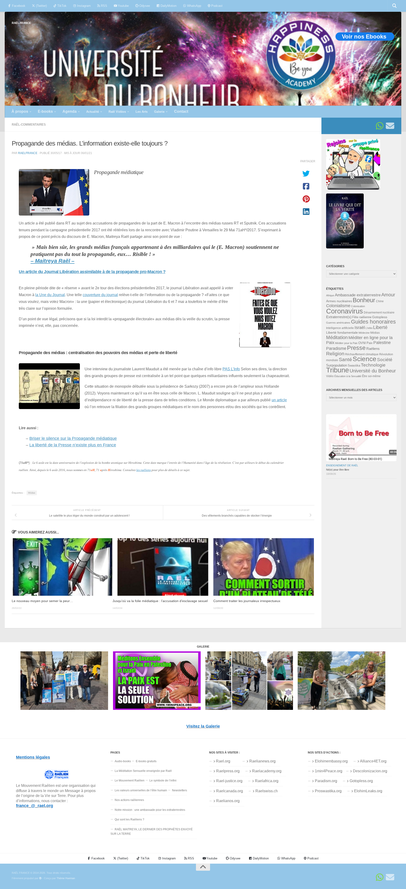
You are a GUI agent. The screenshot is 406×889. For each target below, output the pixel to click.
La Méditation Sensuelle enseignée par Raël (143, 771)
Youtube (123, 6)
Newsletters (179, 790)
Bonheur (364, 300)
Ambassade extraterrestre (358, 295)
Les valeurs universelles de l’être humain (141, 790)
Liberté (380, 327)
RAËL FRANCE (21, 22)
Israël (360, 327)
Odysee (144, 6)
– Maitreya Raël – (52, 261)
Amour (388, 294)
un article (279, 400)
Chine (380, 301)
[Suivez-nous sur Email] (390, 126)
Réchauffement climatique (362, 354)
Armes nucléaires (339, 301)
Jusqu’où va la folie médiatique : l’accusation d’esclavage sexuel (160, 601)
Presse (356, 347)
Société (384, 359)
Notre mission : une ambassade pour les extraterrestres (150, 810)
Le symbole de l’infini (162, 780)
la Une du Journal (50, 295)
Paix (370, 343)
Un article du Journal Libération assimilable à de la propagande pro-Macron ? (92, 271)
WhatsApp (193, 6)
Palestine (382, 342)
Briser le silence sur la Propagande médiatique (73, 438)
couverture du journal (100, 295)
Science (364, 359)
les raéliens (143, 470)
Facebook (18, 6)
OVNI (362, 343)
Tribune (337, 370)
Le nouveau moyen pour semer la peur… (42, 601)
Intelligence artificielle (340, 328)
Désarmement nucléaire (379, 312)
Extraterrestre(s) (338, 317)
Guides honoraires (373, 322)
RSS (103, 6)
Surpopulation (336, 365)
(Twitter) (41, 6)
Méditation (337, 337)
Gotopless (379, 317)
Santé (345, 359)
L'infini (369, 328)
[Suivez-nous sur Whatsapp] (379, 126)
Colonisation (358, 306)
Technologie (373, 365)
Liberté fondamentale (342, 332)
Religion (335, 353)
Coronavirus (344, 311)
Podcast (216, 6)
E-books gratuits (146, 761)
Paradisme (336, 348)
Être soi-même (371, 376)
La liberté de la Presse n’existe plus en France (72, 445)
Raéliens (373, 349)
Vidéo (330, 376)
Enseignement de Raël (342, 465)
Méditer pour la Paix (346, 343)
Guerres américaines (338, 322)
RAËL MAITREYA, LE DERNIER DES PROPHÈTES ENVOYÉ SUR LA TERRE (151, 831)
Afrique (330, 295)
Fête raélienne (361, 317)
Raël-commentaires (29, 124)
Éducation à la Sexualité (347, 376)
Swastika (354, 365)
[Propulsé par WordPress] (40, 878)
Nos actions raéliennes (129, 800)
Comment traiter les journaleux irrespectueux (246, 601)
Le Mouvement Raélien (129, 780)
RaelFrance (27, 153)
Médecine (364, 332)
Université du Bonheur (373, 370)
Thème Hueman (66, 878)
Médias (31, 493)
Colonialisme (338, 305)
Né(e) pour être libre (337, 469)
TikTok (61, 6)
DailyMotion (168, 6)
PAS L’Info (231, 369)
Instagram (83, 6)
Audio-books (123, 761)
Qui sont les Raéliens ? (129, 819)
